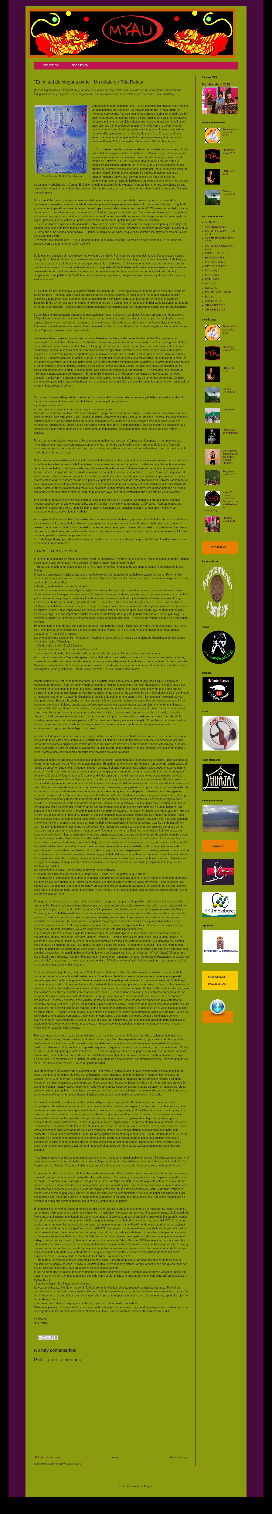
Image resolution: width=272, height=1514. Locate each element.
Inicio (115, 1457)
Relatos (209, 296)
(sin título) (228, 409)
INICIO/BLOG (51, 65)
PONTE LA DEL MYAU (218, 292)
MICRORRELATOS (216, 266)
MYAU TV (210, 283)
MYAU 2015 (212, 279)
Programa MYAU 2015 (229, 473)
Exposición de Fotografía (230, 431)
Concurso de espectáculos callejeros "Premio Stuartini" (230, 457)
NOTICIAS (211, 287)
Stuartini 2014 (213, 301)
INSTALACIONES (215, 261)
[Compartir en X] (48, 1337)
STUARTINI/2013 (215, 309)
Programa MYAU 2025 (229, 151)
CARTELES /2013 (215, 226)
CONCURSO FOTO (216, 253)
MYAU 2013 (212, 270)
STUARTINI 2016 (215, 305)
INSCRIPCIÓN (79, 65)
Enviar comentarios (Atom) (65, 1463)
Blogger (148, 1486)
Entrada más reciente (47, 1457)
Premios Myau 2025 (216, 84)
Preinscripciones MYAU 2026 (230, 132)
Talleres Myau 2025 (228, 193)
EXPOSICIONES (214, 257)
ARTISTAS (211, 222)
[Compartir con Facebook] (52, 1337)
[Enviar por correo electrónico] (40, 1337)
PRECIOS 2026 (228, 172)
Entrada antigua (179, 1457)
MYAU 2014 (212, 274)
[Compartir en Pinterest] (56, 1337)
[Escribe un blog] (44, 1337)
